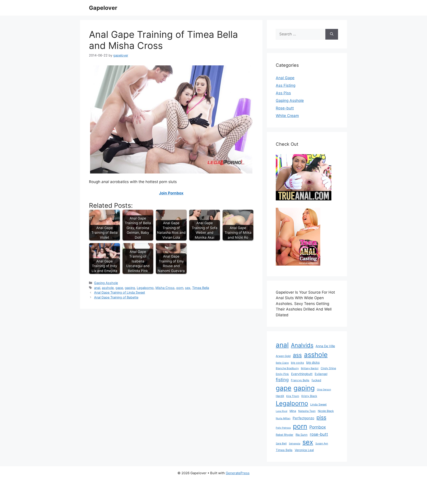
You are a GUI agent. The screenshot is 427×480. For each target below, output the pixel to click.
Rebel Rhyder (284, 434)
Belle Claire (282, 362)
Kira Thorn (292, 396)
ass (297, 355)
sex (187, 288)
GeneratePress (238, 473)
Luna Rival (281, 411)
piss (321, 417)
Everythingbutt (301, 374)
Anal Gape (285, 78)
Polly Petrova (283, 427)
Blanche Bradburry (287, 368)
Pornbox (317, 427)
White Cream (287, 115)
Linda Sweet (318, 404)
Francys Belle (300, 380)
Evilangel (321, 374)
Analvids (302, 345)
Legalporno (145, 288)
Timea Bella (200, 288)
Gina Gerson (324, 389)
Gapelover (103, 7)
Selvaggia (294, 443)
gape (119, 288)
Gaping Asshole (106, 283)
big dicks (313, 362)
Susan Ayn (321, 443)
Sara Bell (281, 443)
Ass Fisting (285, 85)
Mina (293, 411)
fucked (316, 380)
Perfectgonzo (303, 418)
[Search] (331, 34)
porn (179, 288)
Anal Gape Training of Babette (116, 297)
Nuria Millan (283, 418)
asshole (108, 288)
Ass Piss (283, 93)
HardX (280, 396)
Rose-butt (285, 108)
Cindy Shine (328, 368)
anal (97, 288)
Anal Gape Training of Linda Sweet (119, 292)
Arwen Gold (283, 356)
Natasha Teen (307, 411)
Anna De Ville (325, 346)
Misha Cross (165, 288)
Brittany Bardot (309, 368)
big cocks (297, 362)
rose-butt (319, 434)
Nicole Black (326, 411)
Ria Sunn (302, 434)
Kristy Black (309, 396)
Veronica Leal (304, 450)
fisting (282, 379)
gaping (130, 288)
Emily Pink (282, 374)
